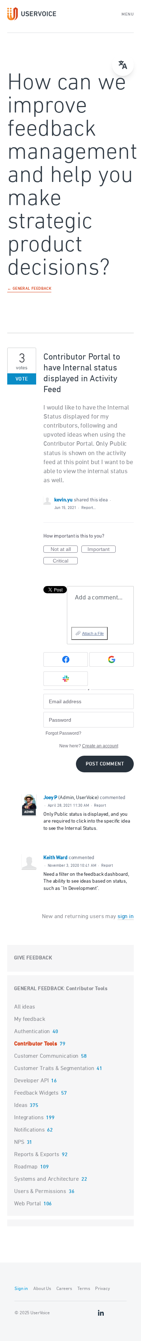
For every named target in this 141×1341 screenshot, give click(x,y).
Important (101, 549)
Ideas (20, 1105)
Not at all (64, 549)
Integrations (29, 1118)
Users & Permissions (40, 1191)
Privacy (102, 1288)
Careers (64, 1288)
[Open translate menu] (123, 65)
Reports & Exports (36, 1155)
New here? (88, 745)
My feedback (29, 1019)
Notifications (29, 1130)
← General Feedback (29, 289)
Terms (83, 1288)
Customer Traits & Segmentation (54, 1068)
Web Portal (27, 1204)
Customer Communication (46, 1056)
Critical (65, 561)
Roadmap (26, 1167)
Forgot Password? (63, 733)
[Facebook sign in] (65, 659)
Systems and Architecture (46, 1179)
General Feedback (39, 989)
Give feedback (33, 958)
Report (100, 805)
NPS (19, 1142)
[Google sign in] (111, 659)
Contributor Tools (86, 989)
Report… (88, 508)
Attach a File (93, 633)
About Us (42, 1288)
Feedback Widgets (36, 1093)
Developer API (31, 1081)
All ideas (24, 1007)
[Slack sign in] (65, 678)
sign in (126, 917)
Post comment (105, 764)
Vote (22, 379)
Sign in (21, 1288)
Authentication (32, 1032)
